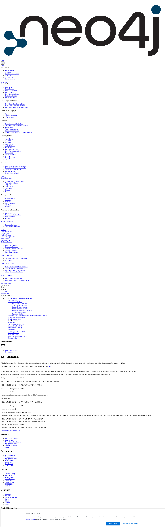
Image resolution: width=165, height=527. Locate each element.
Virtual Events (9, 464)
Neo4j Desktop (9, 92)
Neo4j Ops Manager (11, 96)
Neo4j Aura (4, 82)
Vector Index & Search (11, 183)
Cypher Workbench (10, 203)
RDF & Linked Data (7, 221)
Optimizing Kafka (17, 314)
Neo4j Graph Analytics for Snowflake (16, 107)
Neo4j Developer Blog (8, 237)
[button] (3, 63)
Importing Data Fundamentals (14, 248)
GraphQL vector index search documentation (18, 132)
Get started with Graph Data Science (16, 258)
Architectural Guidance (15, 302)
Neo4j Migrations (10, 216)
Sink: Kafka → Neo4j (15, 327)
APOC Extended (10, 198)
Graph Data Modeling (11, 252)
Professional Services (11, 445)
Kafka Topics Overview (19, 303)
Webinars (7, 486)
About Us (8, 494)
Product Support (6, 235)
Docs (2, 60)
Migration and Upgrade (12, 74)
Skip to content (5, 293)
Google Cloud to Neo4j (12, 173)
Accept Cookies (112, 523)
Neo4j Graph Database (11, 438)
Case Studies (8, 480)
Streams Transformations (19, 312)
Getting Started (9, 70)
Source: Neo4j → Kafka (15, 326)
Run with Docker (13, 333)
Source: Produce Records (20, 307)
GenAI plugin (9, 127)
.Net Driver (8, 147)
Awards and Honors (11, 497)
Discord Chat (5, 233)
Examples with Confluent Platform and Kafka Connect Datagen (27, 315)
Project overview (13, 300)
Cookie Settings (30, 519)
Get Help (3, 230)
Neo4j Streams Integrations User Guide (20, 298)
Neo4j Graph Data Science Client (15, 106)
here (50, 366)
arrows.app (8, 201)
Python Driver (9, 139)
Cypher (7, 114)
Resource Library (10, 474)
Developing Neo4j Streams (16, 317)
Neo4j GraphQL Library (12, 149)
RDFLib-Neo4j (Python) (12, 226)
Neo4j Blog (8, 475)
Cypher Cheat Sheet (11, 115)
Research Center (10, 479)
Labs (2, 176)
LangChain (8, 185)
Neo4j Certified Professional (13, 278)
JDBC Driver (9, 144)
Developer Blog (9, 460)
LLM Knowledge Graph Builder (14, 181)
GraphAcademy (5, 240)
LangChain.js (9, 186)
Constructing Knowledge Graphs (15, 270)
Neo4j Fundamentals (11, 245)
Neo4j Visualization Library (13, 151)
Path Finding (8, 260)
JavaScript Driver (10, 146)
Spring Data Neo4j (10, 154)
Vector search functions (12, 131)
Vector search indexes (11, 129)
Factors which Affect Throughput (22, 310)
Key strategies (12, 338)
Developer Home (10, 455)
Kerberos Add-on (10, 79)
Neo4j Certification (6, 275)
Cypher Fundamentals (11, 247)
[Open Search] (2, 63)
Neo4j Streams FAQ (14, 319)
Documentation (9, 457)
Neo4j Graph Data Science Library (15, 104)
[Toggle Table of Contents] (1, 347)
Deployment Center (10, 443)
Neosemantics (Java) (11, 225)
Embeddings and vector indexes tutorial (16, 125)
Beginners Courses (6, 242)
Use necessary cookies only (130, 523)
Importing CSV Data (11, 250)
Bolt (6, 159)
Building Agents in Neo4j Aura (14, 272)
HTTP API (8, 156)
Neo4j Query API (10, 158)
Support (7, 504)
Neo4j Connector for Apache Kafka (15, 168)
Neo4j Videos (5, 238)
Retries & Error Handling (20, 309)
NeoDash (7, 207)
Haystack (7, 190)
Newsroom (8, 495)
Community (8, 462)
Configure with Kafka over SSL (18, 336)
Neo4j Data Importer (11, 90)
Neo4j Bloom (9, 87)
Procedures (11, 329)
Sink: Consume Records (19, 305)
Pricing (7, 447)
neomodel (8, 218)
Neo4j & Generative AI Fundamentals (16, 267)
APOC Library (9, 117)
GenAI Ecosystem (6, 178)
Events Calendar (10, 482)
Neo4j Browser (9, 89)
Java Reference (9, 77)
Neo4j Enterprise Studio (12, 94)
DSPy (6, 191)
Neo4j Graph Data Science (13, 442)
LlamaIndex (8, 188)
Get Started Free (6, 283)
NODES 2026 (9, 484)
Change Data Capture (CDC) (13, 169)
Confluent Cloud (13, 334)
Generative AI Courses (8, 263)
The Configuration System (16, 324)
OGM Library (9, 153)
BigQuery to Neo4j (10, 171)
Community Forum (6, 231)
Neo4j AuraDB (9, 440)
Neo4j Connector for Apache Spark (15, 166)
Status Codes (8, 75)
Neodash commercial (11, 97)
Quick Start (11, 322)
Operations (8, 72)
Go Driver (8, 141)
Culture (7, 501)
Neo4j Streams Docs (11, 350)
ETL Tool (8, 205)
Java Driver (8, 142)
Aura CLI (8, 200)
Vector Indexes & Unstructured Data (16, 268)
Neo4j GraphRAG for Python (14, 124)
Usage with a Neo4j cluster (16, 331)
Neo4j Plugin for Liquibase (13, 215)
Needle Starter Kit (10, 213)
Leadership (8, 502)
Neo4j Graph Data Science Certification (17, 280)
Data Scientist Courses (7, 255)
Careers (7, 499)
